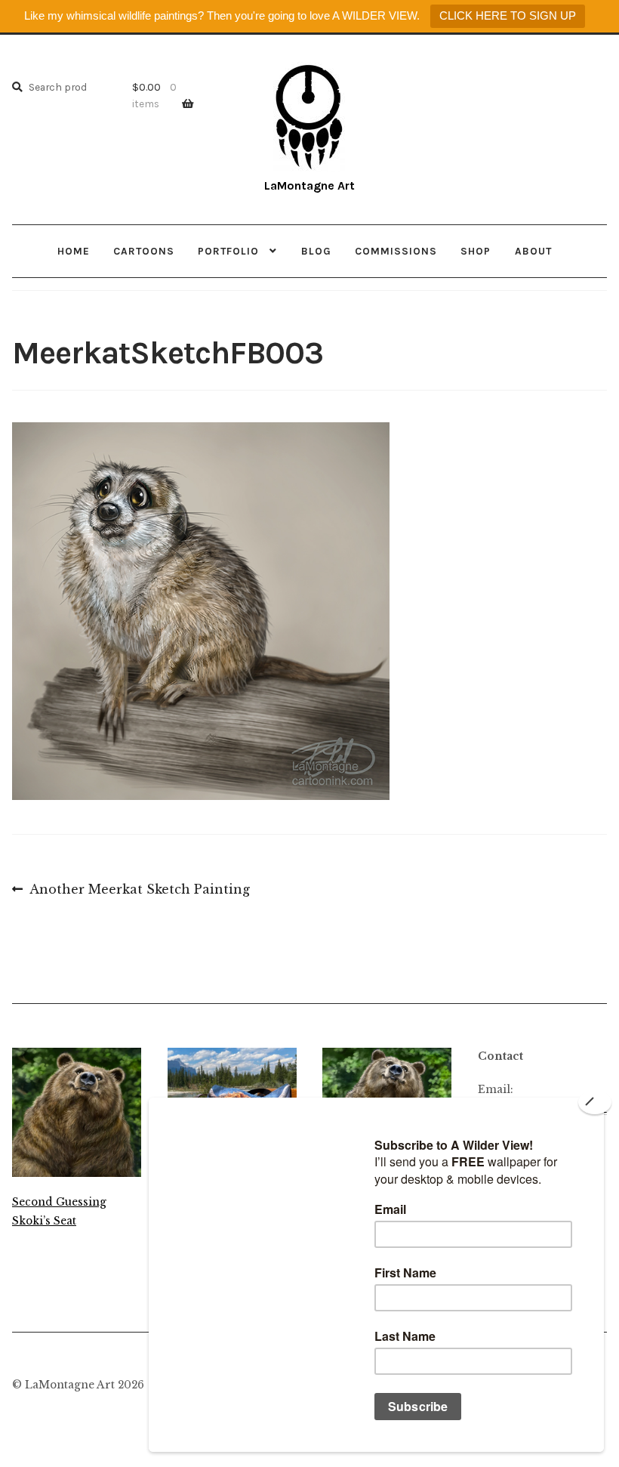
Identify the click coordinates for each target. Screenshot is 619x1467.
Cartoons (143, 251)
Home (73, 251)
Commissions (396, 251)
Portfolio (228, 251)
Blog (316, 251)
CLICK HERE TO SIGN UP (507, 15)
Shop (475, 251)
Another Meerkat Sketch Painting (139, 890)
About (533, 251)
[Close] (594, 1102)
